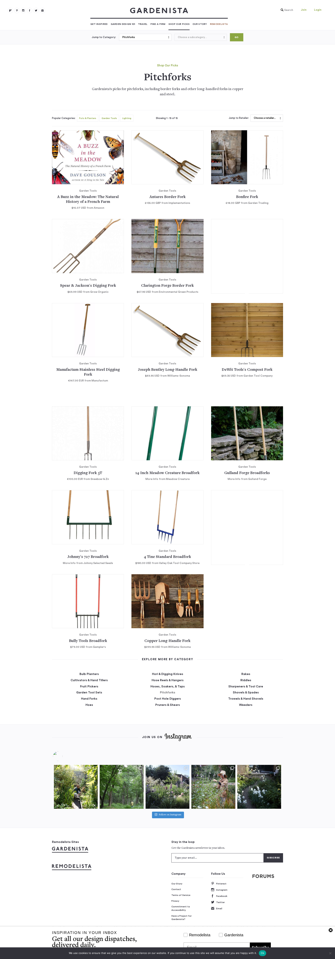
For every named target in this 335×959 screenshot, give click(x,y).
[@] (63, 756)
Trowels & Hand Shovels (245, 698)
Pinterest (221, 884)
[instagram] (23, 10)
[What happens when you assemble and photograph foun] (121, 787)
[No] (330, 953)
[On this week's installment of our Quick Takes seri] (213, 787)
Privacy (175, 901)
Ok (262, 953)
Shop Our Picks (179, 24)
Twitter (220, 902)
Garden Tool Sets (89, 692)
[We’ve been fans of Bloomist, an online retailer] (76, 787)
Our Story (200, 24)
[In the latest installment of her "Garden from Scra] (167, 787)
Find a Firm (158, 24)
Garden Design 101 (123, 24)
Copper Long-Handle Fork (167, 641)
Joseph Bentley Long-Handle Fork (167, 370)
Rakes (245, 674)
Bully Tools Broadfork (88, 641)
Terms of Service (180, 895)
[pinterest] (17, 10)
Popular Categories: (63, 118)
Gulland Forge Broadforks (247, 473)
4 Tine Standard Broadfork (167, 557)
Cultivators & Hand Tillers (89, 680)
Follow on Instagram (170, 815)
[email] (42, 10)
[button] (286, 10)
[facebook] (29, 10)
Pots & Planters (87, 118)
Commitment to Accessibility (180, 908)
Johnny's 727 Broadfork (88, 557)
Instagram (221, 890)
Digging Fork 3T (88, 473)
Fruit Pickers (89, 686)
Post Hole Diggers (167, 698)
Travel (143, 24)
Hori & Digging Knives (167, 674)
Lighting (126, 118)
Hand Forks (89, 698)
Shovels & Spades (246, 692)
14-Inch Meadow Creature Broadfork (167, 473)
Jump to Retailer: (239, 118)
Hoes (89, 704)
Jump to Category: (104, 37)
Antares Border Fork (167, 197)
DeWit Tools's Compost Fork (247, 370)
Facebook (221, 896)
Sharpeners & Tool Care (245, 686)
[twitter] (36, 10)
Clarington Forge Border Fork (167, 286)
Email (219, 908)
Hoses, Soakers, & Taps (167, 686)
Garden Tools (109, 118)
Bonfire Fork (247, 197)
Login (317, 10)
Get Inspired (99, 24)
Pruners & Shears (167, 704)
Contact (176, 889)
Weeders (245, 704)
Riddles (245, 680)
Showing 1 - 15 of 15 (167, 118)
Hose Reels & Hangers (168, 680)
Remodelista (219, 24)
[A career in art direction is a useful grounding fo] (259, 787)
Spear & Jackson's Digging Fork (88, 286)
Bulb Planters (89, 674)
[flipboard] (10, 10)
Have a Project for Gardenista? (181, 918)
